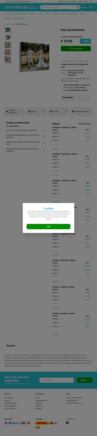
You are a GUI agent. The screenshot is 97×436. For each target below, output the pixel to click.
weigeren (48, 219)
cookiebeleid (32, 217)
